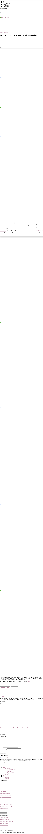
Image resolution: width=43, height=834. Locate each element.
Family (3, 767)
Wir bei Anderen (7, 3)
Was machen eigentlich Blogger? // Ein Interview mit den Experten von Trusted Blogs (20, 730)
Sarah (8, 687)
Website (1, 751)
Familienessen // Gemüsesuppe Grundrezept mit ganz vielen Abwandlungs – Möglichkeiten (18, 785)
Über (3, 2)
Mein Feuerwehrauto (3, 791)
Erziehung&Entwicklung (11, 769)
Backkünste (6, 778)
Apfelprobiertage (8, 686)
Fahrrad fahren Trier (14, 686)
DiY (3, 775)
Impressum (4, 4)
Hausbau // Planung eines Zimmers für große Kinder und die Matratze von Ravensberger (18, 782)
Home (3, 1)
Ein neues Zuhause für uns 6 (7, 786)
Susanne (29, 681)
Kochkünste (6, 777)
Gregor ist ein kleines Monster (5, 797)
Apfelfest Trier (2, 686)
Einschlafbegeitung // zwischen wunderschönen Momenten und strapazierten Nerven (19, 731)
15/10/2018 (3, 687)
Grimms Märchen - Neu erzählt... (6, 795)
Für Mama (6, 774)
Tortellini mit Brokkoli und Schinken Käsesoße (10, 783)
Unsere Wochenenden (4, 32)
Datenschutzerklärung (6, 6)
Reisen (8, 770)
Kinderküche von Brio (4, 825)
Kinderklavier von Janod (4, 827)
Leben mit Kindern (7, 768)
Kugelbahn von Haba (4, 817)
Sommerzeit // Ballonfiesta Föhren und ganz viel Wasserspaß (14, 727)
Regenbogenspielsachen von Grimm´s (6, 821)
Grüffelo (1, 800)
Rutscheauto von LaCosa (4, 823)
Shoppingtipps (9, 771)
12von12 (8, 773)
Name (1, 746)
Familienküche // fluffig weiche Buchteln (9, 784)
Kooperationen (7, 5)
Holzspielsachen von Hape (4, 819)
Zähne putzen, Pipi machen (5, 793)
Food (3, 776)
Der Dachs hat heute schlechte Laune (6, 802)
